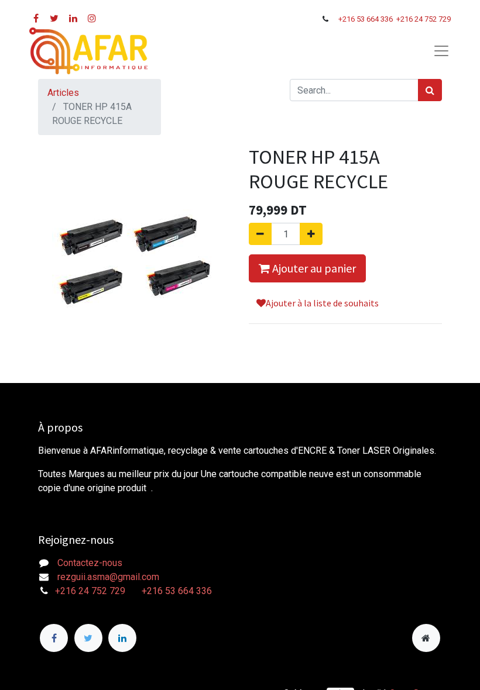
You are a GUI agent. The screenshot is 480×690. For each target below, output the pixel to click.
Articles (63, 92)
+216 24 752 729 (423, 19)
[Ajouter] (311, 234)
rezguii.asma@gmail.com (108, 576)
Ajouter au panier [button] (313, 268)
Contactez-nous (89, 562)
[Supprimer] (260, 234)
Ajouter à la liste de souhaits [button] (322, 303)
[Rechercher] (430, 90)
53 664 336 (375, 19)
